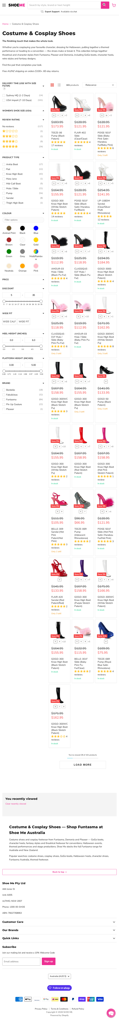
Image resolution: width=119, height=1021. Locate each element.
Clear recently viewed (15, 804)
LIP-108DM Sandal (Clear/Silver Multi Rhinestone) (104, 207)
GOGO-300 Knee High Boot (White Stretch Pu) (59, 468)
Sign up (48, 961)
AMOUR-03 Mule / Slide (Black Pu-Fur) (58, 271)
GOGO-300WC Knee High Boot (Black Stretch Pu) (59, 403)
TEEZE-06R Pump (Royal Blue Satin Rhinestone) (104, 663)
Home (5, 24)
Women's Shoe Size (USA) (16, 111)
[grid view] (52, 85)
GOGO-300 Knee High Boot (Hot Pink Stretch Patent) (106, 468)
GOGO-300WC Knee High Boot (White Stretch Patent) (106, 601)
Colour (6, 213)
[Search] (105, 5)
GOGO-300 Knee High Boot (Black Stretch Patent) (59, 663)
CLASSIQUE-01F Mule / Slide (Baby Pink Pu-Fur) (58, 338)
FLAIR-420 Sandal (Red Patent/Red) (57, 600)
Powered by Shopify (59, 1015)
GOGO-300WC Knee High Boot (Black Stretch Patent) (59, 728)
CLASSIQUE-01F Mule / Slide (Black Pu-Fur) (82, 273)
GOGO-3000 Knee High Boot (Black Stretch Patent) (106, 273)
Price (5, 279)
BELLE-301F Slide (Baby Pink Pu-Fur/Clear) (81, 663)
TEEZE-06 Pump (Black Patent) (58, 135)
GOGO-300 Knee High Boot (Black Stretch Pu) (82, 403)
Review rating (11, 120)
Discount (8, 288)
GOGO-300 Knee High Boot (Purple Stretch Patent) (82, 601)
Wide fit (7, 313)
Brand (6, 383)
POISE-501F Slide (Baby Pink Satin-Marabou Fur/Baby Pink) (105, 138)
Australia (58, 976)
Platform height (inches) (17, 358)
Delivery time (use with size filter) (19, 84)
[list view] (59, 85)
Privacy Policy (41, 1008)
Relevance (91, 85)
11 (106, 115)
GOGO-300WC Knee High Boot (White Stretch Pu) (106, 338)
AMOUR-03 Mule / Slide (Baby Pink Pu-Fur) (82, 338)
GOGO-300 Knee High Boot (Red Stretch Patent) (82, 468)
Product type (10, 157)
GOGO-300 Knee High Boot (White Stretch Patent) (59, 205)
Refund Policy (78, 1008)
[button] (111, 1013)
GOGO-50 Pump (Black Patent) (104, 402)
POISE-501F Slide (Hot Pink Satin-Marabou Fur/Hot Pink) (105, 533)
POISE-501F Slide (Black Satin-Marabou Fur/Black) (82, 205)
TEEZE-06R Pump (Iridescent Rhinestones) (81, 533)
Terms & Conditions (59, 1008)
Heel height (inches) (14, 333)
